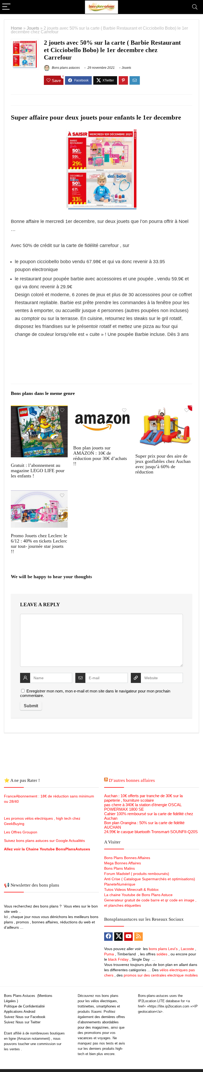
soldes (161, 954)
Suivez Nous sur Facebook (24, 1017)
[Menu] (6, 7)
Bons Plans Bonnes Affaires (127, 858)
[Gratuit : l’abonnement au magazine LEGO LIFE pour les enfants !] (39, 409)
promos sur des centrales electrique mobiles (161, 975)
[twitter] (118, 936)
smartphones (106, 1006)
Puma (109, 954)
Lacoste (187, 949)
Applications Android (19, 1012)
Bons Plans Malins (119, 868)
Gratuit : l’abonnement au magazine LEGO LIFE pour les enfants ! (37, 470)
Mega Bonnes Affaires (122, 863)
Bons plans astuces (65, 68)
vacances (85, 1038)
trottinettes (86, 1006)
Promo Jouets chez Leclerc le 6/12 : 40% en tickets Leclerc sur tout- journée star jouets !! (39, 543)
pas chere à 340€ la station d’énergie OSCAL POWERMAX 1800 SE (142, 806)
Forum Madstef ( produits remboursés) (136, 874)
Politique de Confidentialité (24, 1006)
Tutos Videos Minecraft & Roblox (131, 889)
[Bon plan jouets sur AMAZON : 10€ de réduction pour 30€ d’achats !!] (101, 409)
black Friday (118, 959)
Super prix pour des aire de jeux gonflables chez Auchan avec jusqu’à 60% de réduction (163, 464)
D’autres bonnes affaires (132, 780)
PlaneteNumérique (119, 884)
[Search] (194, 7)
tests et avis (115, 1043)
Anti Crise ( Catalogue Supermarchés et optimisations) (149, 879)
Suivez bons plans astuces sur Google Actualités (44, 840)
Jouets (33, 28)
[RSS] (138, 936)
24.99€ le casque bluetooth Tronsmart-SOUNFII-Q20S (151, 831)
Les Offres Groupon (21, 832)
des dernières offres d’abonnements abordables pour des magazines (101, 1022)
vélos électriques (104, 1001)
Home (16, 28)
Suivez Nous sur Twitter (22, 1022)
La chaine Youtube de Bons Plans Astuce (138, 895)
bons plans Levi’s (163, 949)
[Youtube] (128, 936)
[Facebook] (108, 936)
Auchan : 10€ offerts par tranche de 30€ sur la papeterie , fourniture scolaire (143, 797)
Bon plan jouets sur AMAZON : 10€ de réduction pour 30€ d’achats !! (100, 455)
